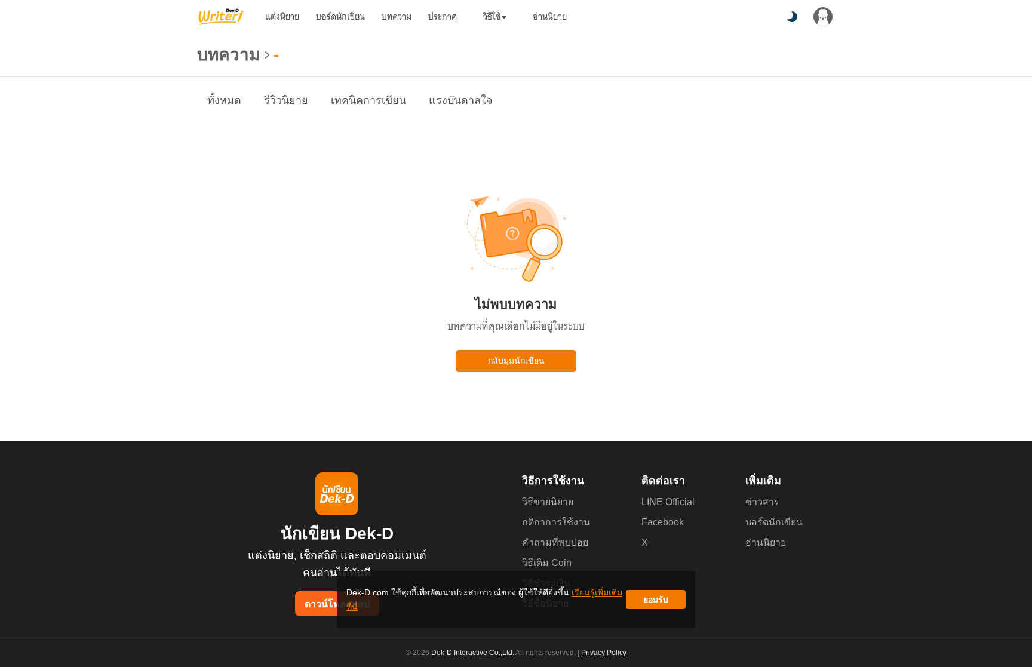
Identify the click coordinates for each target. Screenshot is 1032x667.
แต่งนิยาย (282, 16)
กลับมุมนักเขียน (516, 360)
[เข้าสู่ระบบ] (823, 17)
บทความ (396, 16)
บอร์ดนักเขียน (340, 16)
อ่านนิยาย (550, 16)
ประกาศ (442, 16)
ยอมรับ (655, 599)
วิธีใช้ (491, 16)
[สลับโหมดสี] (792, 17)
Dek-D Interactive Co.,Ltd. (472, 652)
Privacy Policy (603, 652)
